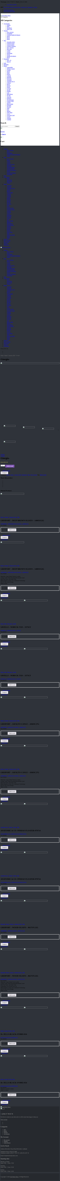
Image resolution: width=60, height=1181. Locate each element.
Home (2, 355)
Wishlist (6, 1141)
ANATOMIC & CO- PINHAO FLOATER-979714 (13, 834)
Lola (8, 92)
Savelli (8, 90)
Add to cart (10, 466)
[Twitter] (4, 482)
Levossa (9, 88)
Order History (7, 1142)
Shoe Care (9, 29)
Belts (8, 26)
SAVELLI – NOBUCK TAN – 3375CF (11, 630)
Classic (8, 52)
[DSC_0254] (31, 432)
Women (6, 30)
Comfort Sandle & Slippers (13, 35)
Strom (8, 71)
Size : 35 (9, 60)
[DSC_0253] (12, 447)
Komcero (9, 78)
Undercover (24, 7)
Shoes (8, 36)
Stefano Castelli (11, 68)
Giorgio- (3, 454)
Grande (9, 70)
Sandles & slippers (11, 56)
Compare (4, 472)
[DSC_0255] (50, 434)
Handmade (9, 53)
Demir (8, 87)
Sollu (8, 108)
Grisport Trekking (11, 46)
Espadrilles (9, 33)
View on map (4, 1119)
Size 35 (9, 61)
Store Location (12, 4)
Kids (5, 63)
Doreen (9, 85)
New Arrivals (10, 32)
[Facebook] (4, 351)
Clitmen (9, 83)
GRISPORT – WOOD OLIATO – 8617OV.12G (13, 930)
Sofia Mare (9, 112)
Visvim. (35, 7)
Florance (9, 98)
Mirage (8, 111)
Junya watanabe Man (15, 7)
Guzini (8, 116)
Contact (6, 243)
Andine (9, 102)
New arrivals (6, 7)
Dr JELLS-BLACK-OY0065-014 (9, 1037)
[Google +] (4, 485)
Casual (8, 50)
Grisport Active (10, 43)
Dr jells (8, 95)
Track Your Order (9, 11)
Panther (9, 91)
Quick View (5, 539)
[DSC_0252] (30, 391)
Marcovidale (10, 104)
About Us (6, 239)
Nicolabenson (10, 100)
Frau (8, 109)
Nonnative (30, 7)
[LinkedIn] (4, 486)
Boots (8, 37)
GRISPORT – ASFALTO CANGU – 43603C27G (13, 727)
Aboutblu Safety (11, 42)
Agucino (9, 97)
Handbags (9, 28)
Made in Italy (43, 475)
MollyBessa (10, 94)
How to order (7, 240)
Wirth (8, 73)
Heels (8, 39)
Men (5, 40)
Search (17, 126)
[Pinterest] (4, 483)
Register (3, 131)
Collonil (9, 76)
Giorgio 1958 (10, 101)
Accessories (7, 23)
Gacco (8, 114)
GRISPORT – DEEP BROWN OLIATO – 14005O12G (15, 523)
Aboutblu (9, 80)
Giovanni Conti (11, 115)
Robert (8, 74)
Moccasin (9, 49)
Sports (8, 54)
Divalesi (9, 107)
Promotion (6, 59)
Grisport (9, 118)
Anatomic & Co (11, 81)
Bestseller (6, 64)
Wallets (8, 25)
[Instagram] (4, 352)
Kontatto (9, 105)
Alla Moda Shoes (14, 1176)
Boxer (8, 84)
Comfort (9, 119)
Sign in (4, 134)
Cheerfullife (10, 67)
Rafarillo (9, 77)
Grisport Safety (10, 45)
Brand (5, 66)
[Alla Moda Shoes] (5, 15)
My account (7, 1140)
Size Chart (6, 242)
